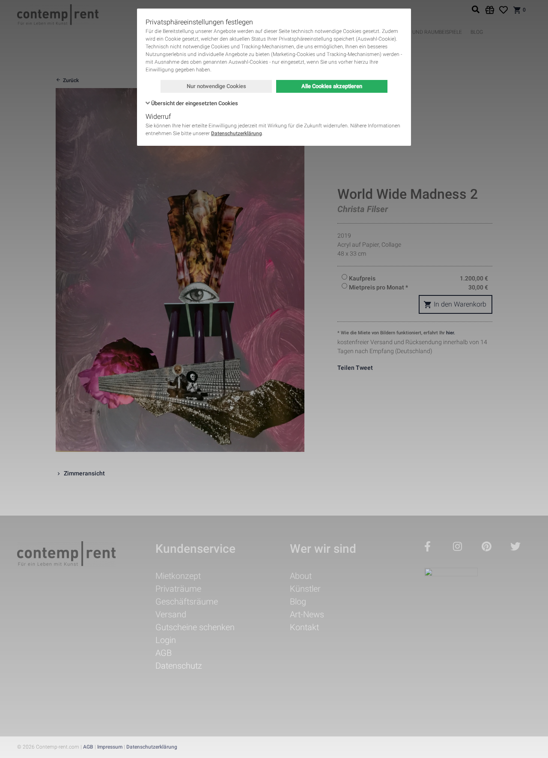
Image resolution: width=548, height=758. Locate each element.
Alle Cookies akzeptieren (331, 86)
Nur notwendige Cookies (216, 86)
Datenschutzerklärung (236, 133)
